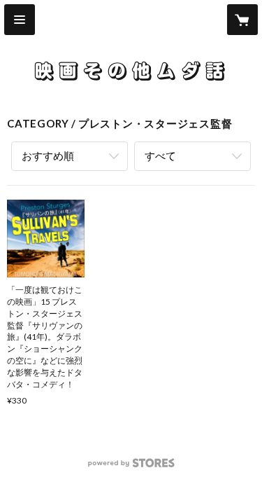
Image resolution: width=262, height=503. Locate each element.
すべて (160, 155)
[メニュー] (19, 19)
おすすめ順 (48, 155)
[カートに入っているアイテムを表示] (242, 19)
